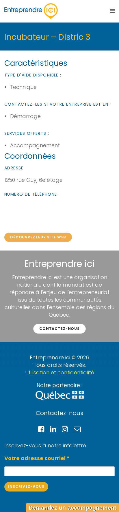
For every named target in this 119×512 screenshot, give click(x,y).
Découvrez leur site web (38, 237)
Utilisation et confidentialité (59, 372)
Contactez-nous (59, 328)
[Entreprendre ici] (31, 11)
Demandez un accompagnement (72, 507)
